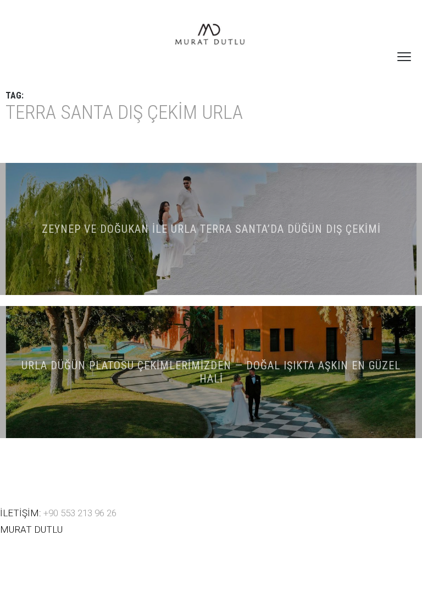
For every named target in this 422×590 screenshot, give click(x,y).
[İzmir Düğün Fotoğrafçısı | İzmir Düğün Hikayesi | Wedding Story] (211, 35)
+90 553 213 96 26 (79, 512)
